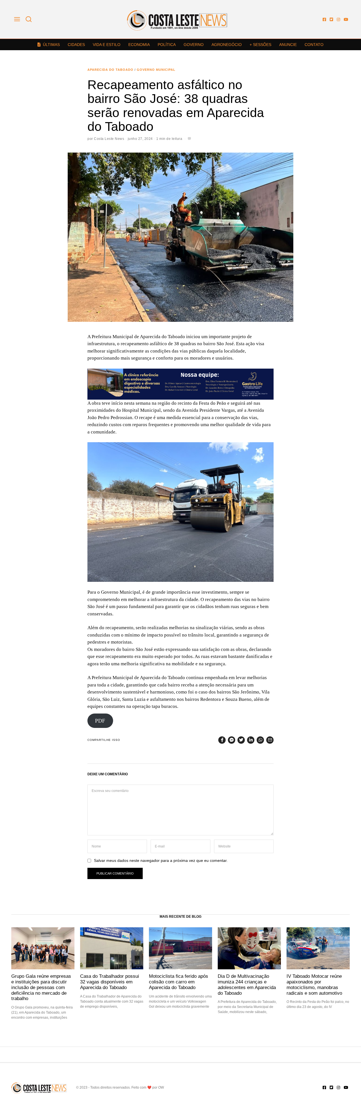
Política (167, 44)
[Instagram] (338, 19)
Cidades (76, 44)
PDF (100, 721)
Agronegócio (227, 44)
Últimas (51, 44)
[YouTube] (346, 19)
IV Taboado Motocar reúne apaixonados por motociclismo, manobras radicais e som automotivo (314, 984)
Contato (314, 44)
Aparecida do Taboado (110, 69)
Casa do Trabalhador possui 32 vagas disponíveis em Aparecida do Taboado (109, 982)
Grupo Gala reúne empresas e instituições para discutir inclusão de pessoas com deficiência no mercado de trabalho (41, 987)
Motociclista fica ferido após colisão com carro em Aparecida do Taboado (178, 982)
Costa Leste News (109, 139)
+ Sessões (260, 44)
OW (161, 1087)
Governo (194, 44)
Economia (139, 44)
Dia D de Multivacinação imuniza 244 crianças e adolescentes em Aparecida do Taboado (247, 984)
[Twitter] (331, 19)
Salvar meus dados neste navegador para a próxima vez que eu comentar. (161, 860)
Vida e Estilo (106, 44)
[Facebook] (324, 19)
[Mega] (180, 383)
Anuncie (288, 44)
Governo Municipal (156, 69)
